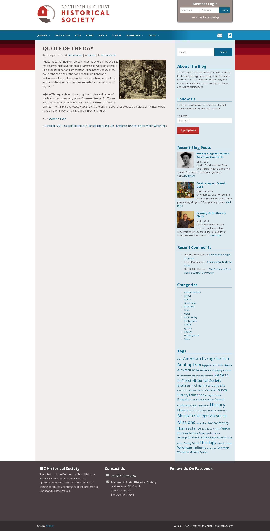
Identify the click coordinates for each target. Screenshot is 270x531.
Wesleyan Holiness (191, 448)
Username (187, 9)
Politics (193, 433)
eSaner (50, 526)
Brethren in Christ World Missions (191, 390)
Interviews (189, 306)
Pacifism (216, 429)
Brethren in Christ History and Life (201, 385)
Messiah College (193, 415)
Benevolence (203, 370)
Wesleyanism (212, 448)
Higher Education (200, 405)
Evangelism (184, 399)
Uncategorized (191, 335)
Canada (210, 390)
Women (223, 448)
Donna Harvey (57, 118)
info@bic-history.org (124, 475)
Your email (182, 115)
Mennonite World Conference (214, 410)
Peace (225, 428)
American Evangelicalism (206, 358)
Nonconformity (218, 423)
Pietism (182, 433)
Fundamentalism (206, 399)
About (153, 35)
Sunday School (191, 443)
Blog (78, 35)
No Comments (108, 55)
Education (197, 395)
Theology (208, 442)
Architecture (186, 370)
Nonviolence (207, 429)
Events (103, 35)
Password (207, 9)
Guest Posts (190, 302)
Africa (179, 359)
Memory (182, 410)
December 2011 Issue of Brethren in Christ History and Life (79, 126)
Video (187, 339)
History (217, 405)
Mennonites (194, 411)
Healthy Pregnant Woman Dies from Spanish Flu (212, 155)
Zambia (204, 452)
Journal (43, 35)
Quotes (91, 55)
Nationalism (201, 423)
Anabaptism (189, 365)
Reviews (188, 331)
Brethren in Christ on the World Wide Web (141, 126)
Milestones (218, 415)
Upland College (224, 443)
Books (90, 35)
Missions (186, 422)
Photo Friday (190, 317)
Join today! (213, 17)
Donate (116, 35)
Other (187, 313)
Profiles (188, 324)
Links (186, 310)
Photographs (190, 320)
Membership (133, 35)
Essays (187, 295)
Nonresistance (189, 428)
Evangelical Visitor (213, 395)
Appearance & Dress (217, 365)
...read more (189, 175)
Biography (217, 370)
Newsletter (62, 35)
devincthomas (75, 55)
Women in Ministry (188, 452)
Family (194, 400)
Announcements (192, 292)
